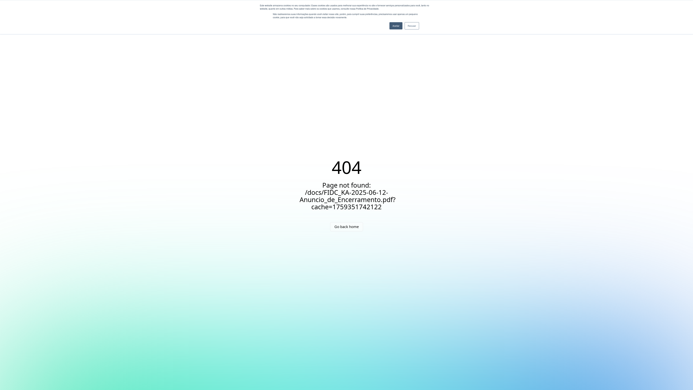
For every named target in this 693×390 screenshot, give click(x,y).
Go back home (346, 226)
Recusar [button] (412, 25)
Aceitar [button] (396, 25)
